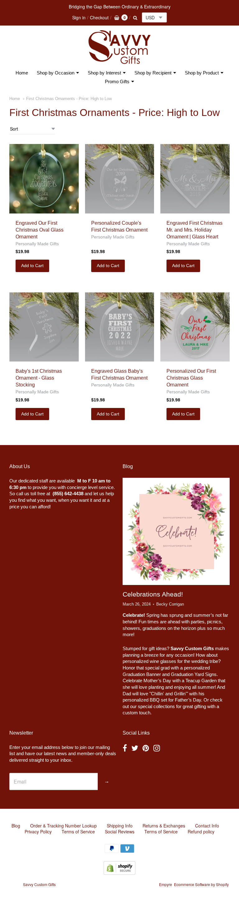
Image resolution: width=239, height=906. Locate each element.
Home (22, 72)
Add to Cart (32, 265)
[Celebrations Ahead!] (176, 531)
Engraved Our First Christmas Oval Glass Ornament (39, 229)
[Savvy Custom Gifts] (119, 47)
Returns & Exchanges (164, 825)
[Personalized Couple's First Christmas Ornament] (119, 178)
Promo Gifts (117, 81)
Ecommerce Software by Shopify (201, 884)
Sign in (79, 17)
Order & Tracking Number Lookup (63, 825)
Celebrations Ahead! (153, 594)
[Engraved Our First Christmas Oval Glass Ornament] (44, 178)
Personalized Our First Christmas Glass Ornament (191, 377)
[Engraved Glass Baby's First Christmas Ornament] (119, 327)
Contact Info (207, 825)
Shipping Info (120, 825)
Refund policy (201, 831)
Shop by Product (202, 72)
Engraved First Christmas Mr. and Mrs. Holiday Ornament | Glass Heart (194, 229)
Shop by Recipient (152, 72)
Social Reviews (119, 831)
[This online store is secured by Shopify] (119, 872)
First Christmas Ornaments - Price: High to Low (69, 98)
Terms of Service (78, 831)
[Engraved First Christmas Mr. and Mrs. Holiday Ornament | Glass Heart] (195, 178)
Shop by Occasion (55, 72)
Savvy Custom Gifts (39, 884)
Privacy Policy (38, 831)
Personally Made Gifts (37, 243)
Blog (16, 825)
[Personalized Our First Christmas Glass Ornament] (195, 327)
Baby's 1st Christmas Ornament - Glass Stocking (39, 377)
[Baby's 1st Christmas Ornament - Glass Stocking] (44, 327)
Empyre (165, 884)
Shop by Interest (104, 72)
